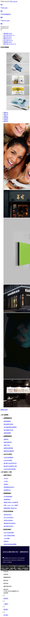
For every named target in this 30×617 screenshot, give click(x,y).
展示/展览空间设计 (8, 526)
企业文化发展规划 (8, 457)
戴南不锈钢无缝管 (25, 568)
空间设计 (5, 119)
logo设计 (5, 478)
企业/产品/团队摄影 (8, 532)
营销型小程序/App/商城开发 (10, 502)
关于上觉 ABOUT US (8, 35)
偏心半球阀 (11, 569)
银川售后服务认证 (4, 569)
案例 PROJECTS (7, 38)
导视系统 (5, 117)
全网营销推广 (7, 499)
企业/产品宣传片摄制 (9, 535)
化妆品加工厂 (26, 569)
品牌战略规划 (7, 421)
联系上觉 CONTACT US (9, 44)
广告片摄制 (6, 538)
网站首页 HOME (7, 33)
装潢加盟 (7, 568)
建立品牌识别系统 (8, 424)
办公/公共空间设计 (8, 517)
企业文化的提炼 (7, 460)
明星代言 (5, 541)
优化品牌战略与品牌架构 (10, 427)
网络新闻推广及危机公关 (10, 508)
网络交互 (5, 121)
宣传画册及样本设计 (8, 487)
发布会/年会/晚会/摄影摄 (9, 544)
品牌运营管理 (7, 433)
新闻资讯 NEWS (7, 42)
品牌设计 (5, 112)
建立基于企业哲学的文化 (10, 463)
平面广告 (5, 114)
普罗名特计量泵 (12, 568)
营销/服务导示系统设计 (9, 523)
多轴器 (15, 569)
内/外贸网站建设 (7, 496)
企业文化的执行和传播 (9, 469)
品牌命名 (5, 439)
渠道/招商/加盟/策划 (8, 451)
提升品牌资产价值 (8, 430)
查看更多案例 (4, 409)
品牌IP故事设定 (7, 442)
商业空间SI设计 (7, 514)
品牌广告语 (6, 445)
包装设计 (5, 116)
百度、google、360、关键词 (10, 505)
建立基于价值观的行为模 (10, 466)
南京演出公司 (20, 569)
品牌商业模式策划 (8, 448)
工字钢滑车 (19, 568)
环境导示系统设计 (8, 520)
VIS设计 (5, 481)
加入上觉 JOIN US (8, 40)
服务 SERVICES (7, 37)
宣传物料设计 (7, 490)
